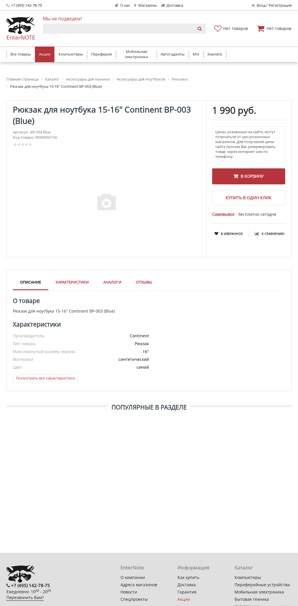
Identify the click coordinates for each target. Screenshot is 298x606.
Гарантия (187, 592)
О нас (124, 5)
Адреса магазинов (138, 584)
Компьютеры (248, 577)
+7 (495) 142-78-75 (26, 5)
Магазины (147, 5)
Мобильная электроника (259, 592)
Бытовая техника (252, 599)
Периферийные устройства (262, 584)
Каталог (244, 567)
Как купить (188, 577)
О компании (132, 577)
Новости (128, 592)
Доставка (174, 5)
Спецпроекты (134, 599)
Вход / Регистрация (274, 5)
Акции (184, 599)
